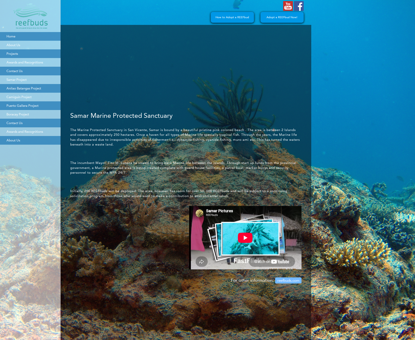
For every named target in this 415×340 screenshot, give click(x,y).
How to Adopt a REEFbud (232, 17)
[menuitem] (30, 36)
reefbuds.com (288, 280)
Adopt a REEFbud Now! (282, 17)
